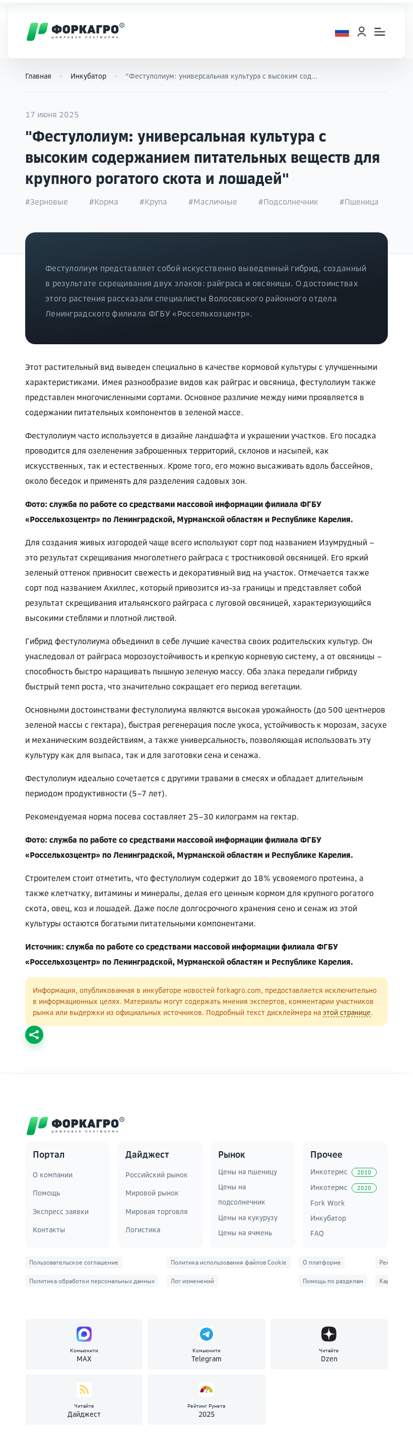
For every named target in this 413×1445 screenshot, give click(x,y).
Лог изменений (192, 1281)
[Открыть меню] (380, 32)
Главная (38, 76)
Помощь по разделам (333, 1281)
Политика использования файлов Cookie (229, 1262)
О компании (53, 1174)
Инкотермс (340, 1171)
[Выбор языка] (342, 31)
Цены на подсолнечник (241, 1194)
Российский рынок (156, 1174)
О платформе (322, 1262)
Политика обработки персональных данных (92, 1281)
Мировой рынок (152, 1192)
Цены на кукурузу (248, 1217)
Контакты (49, 1229)
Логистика (142, 1229)
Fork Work (327, 1203)
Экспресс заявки (61, 1211)
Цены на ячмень (245, 1232)
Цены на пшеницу (247, 1171)
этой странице (347, 1012)
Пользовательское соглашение (73, 1262)
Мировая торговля (156, 1211)
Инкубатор (88, 76)
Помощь (46, 1192)
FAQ (317, 1233)
